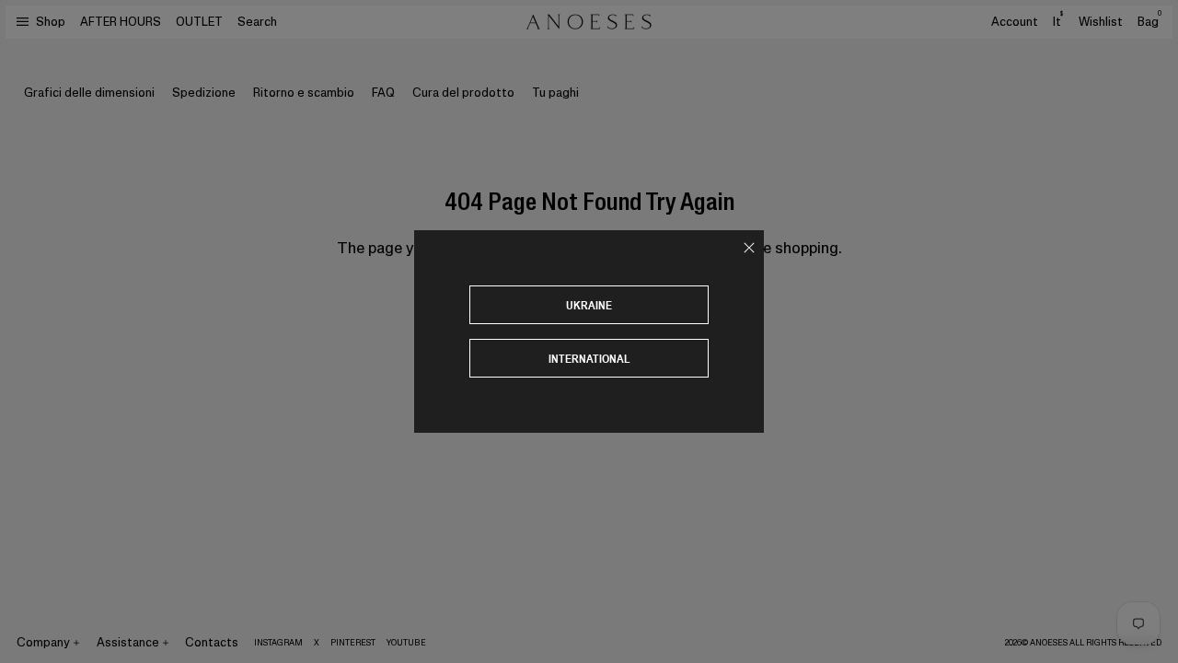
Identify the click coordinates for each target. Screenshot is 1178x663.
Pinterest (352, 642)
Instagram (278, 642)
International (589, 359)
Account (1014, 22)
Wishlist (1101, 22)
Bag (1149, 22)
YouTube (406, 642)
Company (43, 642)
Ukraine (589, 305)
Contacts (211, 642)
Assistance (128, 642)
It (1058, 21)
